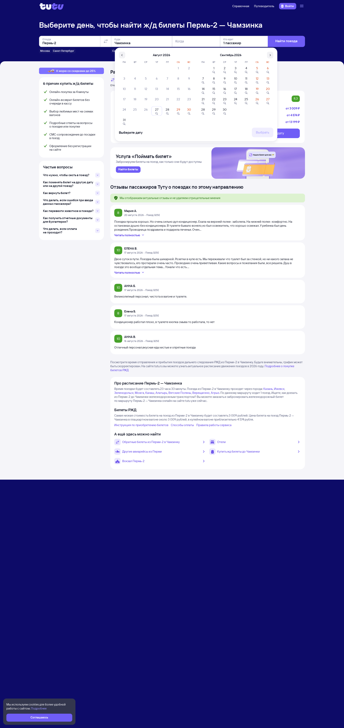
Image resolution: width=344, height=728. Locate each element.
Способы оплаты (182, 425)
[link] (128, 169)
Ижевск (279, 389)
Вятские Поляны (179, 393)
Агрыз (215, 393)
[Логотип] (51, 6)
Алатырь (161, 393)
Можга (139, 393)
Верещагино (201, 393)
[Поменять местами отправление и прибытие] (105, 41)
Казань (268, 389)
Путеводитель (264, 6)
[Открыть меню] (302, 6)
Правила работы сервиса (214, 425)
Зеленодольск (124, 393)
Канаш (149, 393)
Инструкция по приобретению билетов (141, 425)
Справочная (240, 6)
